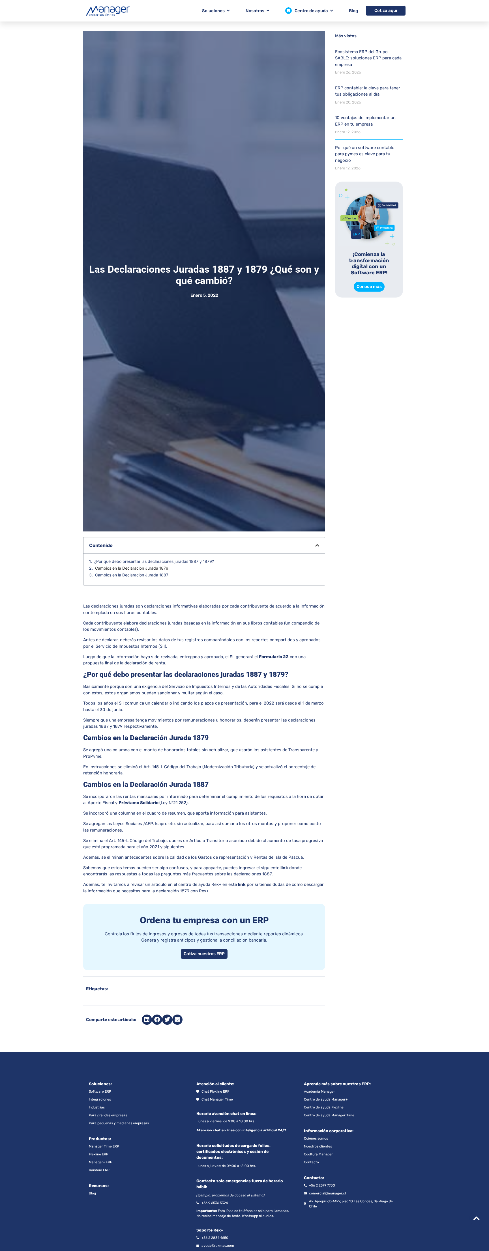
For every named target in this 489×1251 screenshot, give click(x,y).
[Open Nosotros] (268, 11)
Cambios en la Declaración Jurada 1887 (131, 575)
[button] (317, 545)
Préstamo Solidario (138, 802)
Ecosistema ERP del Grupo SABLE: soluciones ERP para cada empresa (368, 58)
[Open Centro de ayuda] (331, 11)
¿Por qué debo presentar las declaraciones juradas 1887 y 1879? (154, 561)
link (284, 867)
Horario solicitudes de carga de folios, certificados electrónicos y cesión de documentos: (233, 1151)
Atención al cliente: (215, 1084)
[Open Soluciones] (228, 11)
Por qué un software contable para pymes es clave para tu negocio (364, 154)
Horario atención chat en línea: (226, 1113)
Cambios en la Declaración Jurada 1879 (131, 568)
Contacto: (314, 1177)
